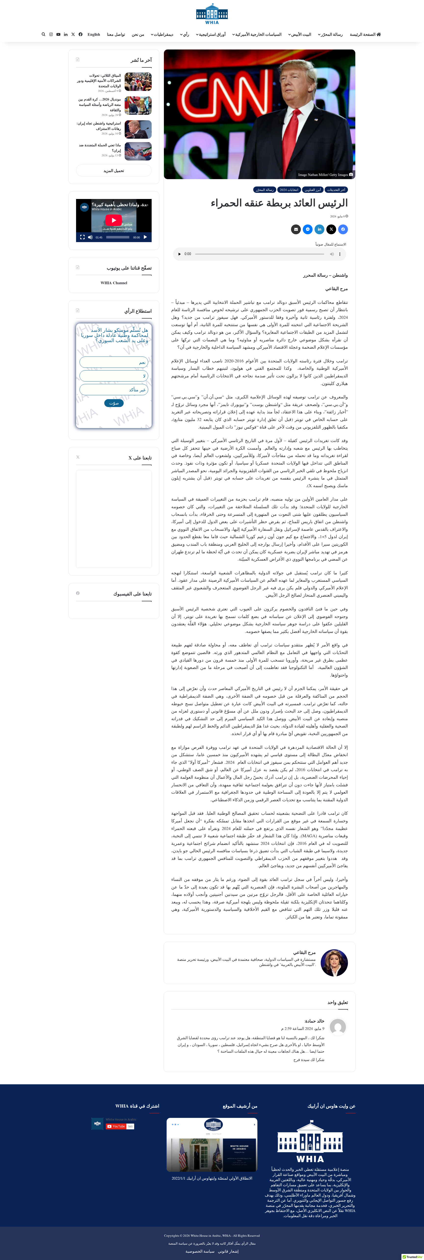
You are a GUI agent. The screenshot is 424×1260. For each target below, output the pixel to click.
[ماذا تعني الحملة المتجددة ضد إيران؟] (138, 151)
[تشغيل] (145, 237)
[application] (114, 220)
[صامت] (90, 237)
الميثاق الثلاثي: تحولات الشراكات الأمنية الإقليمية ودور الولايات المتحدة (99, 80)
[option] (211, 1145)
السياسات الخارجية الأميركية (258, 34)
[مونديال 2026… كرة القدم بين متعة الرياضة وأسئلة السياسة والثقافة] (138, 105)
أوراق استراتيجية (212, 34)
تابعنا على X (140, 457)
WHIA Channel (114, 282)
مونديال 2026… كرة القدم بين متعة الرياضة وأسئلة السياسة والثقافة (99, 104)
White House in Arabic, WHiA (211, 1235)
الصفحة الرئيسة (363, 34)
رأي (186, 34)
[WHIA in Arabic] (212, 13)
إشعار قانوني (228, 1251)
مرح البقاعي (304, 952)
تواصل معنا (116, 34)
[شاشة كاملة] (82, 237)
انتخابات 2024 (289, 189)
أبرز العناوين (313, 189)
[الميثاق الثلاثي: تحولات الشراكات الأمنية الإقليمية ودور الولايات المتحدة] (138, 82)
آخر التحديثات (336, 189)
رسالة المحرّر (332, 34)
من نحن (138, 34)
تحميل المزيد (114, 170)
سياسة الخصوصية (200, 1251)
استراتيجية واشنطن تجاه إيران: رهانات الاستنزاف (99, 126)
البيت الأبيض (301, 34)
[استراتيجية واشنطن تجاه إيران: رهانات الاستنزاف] (138, 129)
